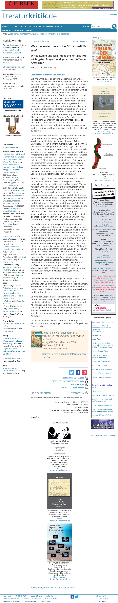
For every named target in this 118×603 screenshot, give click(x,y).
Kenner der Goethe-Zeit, (101, 361)
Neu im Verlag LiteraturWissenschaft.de (59, 578)
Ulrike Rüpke (48, 332)
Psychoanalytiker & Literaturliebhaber (99, 356)
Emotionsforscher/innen (101, 373)
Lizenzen (66, 412)
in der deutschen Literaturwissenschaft (12, 369)
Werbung (45, 601)
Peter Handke (18, 195)
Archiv (18, 26)
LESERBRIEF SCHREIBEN (73, 378)
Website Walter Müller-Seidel (103, 435)
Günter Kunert (9, 154)
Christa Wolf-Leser (99, 377)
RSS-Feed (7, 596)
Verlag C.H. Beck (104, 81)
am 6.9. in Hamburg (106, 244)
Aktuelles (7, 26)
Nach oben (100, 601)
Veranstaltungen (11, 601)
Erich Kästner (97, 391)
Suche (86, 26)
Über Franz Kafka (104, 257)
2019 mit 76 (8, 262)
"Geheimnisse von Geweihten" (103, 220)
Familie (6, 62)
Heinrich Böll (8, 156)
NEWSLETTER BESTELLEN (73, 387)
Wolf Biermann (15, 162)
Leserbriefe (36, 596)
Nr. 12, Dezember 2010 (39, 34)
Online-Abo (8, 88)
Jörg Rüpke (63, 332)
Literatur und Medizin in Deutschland (13, 297)
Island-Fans (96, 339)
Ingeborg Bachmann (11, 202)
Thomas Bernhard (10, 178)
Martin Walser (12, 159)
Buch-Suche (51, 598)
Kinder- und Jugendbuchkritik (103, 405)
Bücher (38, 26)
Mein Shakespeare (11, 164)
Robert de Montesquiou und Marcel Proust (13, 289)
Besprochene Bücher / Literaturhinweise (48, 74)
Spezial (28, 26)
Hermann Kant (9, 167)
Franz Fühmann (17, 190)
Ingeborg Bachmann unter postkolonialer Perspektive (102, 410)
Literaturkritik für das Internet (103, 395)
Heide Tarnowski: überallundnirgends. (11, 247)
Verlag (113, 14)
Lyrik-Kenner (97, 335)
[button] (71, 372)
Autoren (48, 26)
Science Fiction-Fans (100, 351)
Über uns (19, 30)
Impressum (100, 596)
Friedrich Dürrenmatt (11, 171)
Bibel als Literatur (14, 358)
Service (58, 26)
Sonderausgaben (11, 147)
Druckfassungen (11, 598)
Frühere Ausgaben (19, 34)
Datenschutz (101, 598)
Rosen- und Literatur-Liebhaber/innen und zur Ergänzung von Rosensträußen (101, 328)
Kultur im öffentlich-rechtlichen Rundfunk (12, 51)
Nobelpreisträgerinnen (104, 262)
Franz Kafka (8, 331)
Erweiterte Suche (32, 598)
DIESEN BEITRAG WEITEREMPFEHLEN (68, 381)
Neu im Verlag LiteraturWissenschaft (104, 132)
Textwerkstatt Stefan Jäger (103, 268)
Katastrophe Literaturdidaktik (103, 229)
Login (29, 30)
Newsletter (30, 601)
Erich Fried (7, 185)
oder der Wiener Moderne (102, 369)
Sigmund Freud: (14, 351)
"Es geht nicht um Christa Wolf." (12, 267)
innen (109, 377)
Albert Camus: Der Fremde (103, 212)
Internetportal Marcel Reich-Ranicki (12, 209)
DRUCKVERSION (77, 384)
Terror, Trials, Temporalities (11, 310)
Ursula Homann (44, 67)
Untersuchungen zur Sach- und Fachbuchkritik (102, 400)
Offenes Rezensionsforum (14, 67)
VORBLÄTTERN (80, 41)
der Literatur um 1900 (100, 365)
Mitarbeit (7, 30)
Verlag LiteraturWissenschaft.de (59, 469)
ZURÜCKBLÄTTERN (40, 41)
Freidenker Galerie (103, 206)
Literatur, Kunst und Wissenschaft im (13, 341)
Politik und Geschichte (61, 34)
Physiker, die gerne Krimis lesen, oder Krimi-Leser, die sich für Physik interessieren (103, 345)
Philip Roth (20, 154)
